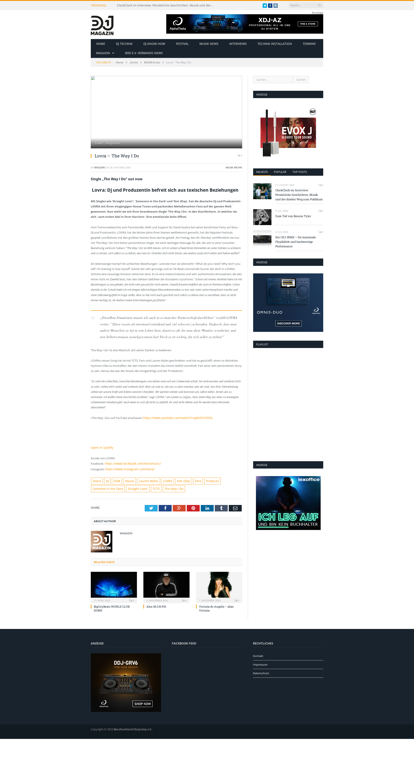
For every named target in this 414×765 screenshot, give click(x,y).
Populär (280, 172)
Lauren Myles (144, 479)
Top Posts (299, 172)
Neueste (262, 172)
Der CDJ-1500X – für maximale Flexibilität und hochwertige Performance (295, 241)
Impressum (260, 662)
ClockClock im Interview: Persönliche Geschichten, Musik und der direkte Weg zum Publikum (166, 5)
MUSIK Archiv (234, 167)
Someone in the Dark (106, 487)
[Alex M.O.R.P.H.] (166, 584)
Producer (204, 479)
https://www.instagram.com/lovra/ (127, 468)
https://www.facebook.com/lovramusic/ (130, 462)
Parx (191, 479)
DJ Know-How (154, 44)
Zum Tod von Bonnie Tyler (293, 216)
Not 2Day (177, 479)
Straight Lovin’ (133, 487)
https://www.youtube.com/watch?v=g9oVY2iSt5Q (175, 418)
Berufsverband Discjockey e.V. (133, 727)
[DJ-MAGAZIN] (102, 24)
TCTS (150, 487)
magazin (99, 167)
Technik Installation (274, 44)
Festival (182, 44)
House (127, 479)
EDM (115, 479)
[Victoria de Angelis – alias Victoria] (219, 584)
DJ (106, 479)
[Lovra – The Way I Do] (166, 112)
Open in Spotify (101, 447)
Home (100, 44)
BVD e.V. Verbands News (144, 53)
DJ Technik (124, 44)
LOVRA (162, 479)
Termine (309, 44)
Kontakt (258, 653)
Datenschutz (261, 671)
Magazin (103, 53)
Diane (96, 479)
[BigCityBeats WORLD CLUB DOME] (114, 584)
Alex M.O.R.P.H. (156, 604)
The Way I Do (166, 487)
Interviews (238, 44)
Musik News (208, 44)
